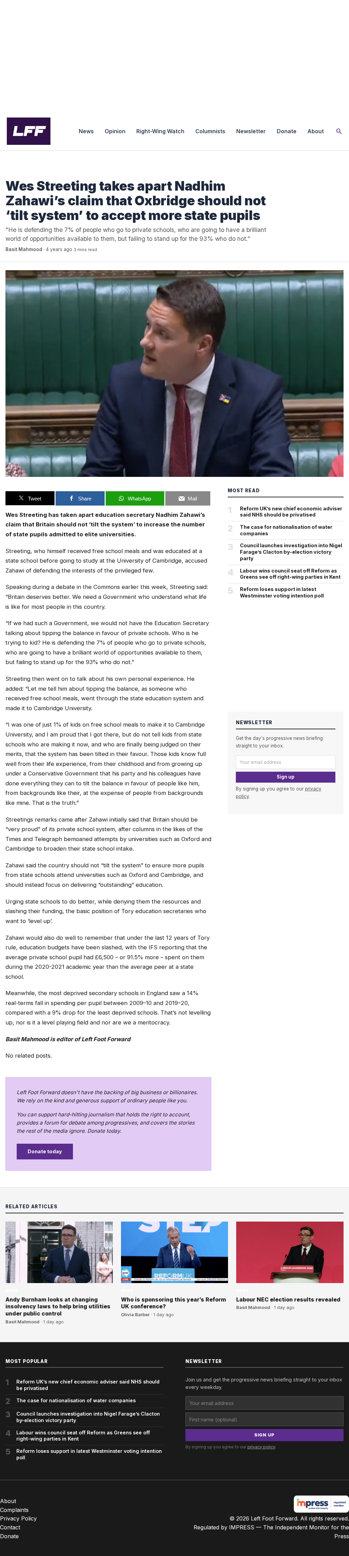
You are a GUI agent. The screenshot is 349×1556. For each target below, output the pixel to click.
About (315, 131)
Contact (10, 1527)
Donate (287, 131)
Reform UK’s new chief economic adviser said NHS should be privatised (291, 512)
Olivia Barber (135, 1314)
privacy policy (261, 1446)
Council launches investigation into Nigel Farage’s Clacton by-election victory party (291, 551)
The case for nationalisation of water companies (286, 530)
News (86, 131)
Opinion (115, 131)
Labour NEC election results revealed (288, 1299)
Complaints (14, 1509)
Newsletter (251, 131)
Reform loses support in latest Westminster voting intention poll (282, 592)
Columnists (210, 131)
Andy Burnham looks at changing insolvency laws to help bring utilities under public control (57, 1306)
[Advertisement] (174, 56)
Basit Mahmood (23, 249)
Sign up (285, 777)
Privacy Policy (18, 1518)
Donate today (45, 1151)
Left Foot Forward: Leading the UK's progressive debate (28, 131)
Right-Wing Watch (160, 131)
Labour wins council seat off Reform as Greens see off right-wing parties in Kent (290, 574)
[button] (339, 131)
